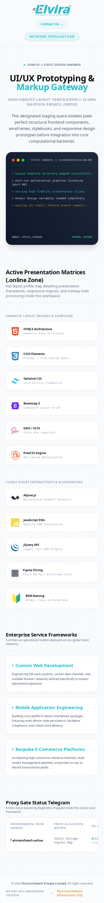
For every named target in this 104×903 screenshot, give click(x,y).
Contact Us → (52, 24)
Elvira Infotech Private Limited (61, 102)
